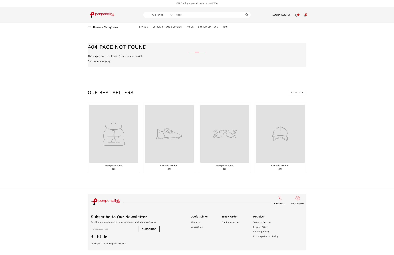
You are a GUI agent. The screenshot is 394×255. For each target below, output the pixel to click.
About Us (195, 222)
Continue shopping (99, 61)
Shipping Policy (261, 231)
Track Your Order (230, 222)
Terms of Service (262, 222)
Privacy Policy (260, 227)
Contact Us (197, 227)
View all (297, 92)
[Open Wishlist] (297, 15)
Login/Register (281, 15)
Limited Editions (208, 27)
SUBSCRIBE (149, 229)
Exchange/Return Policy (265, 236)
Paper (190, 27)
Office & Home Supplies (167, 27)
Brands (143, 27)
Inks (225, 27)
